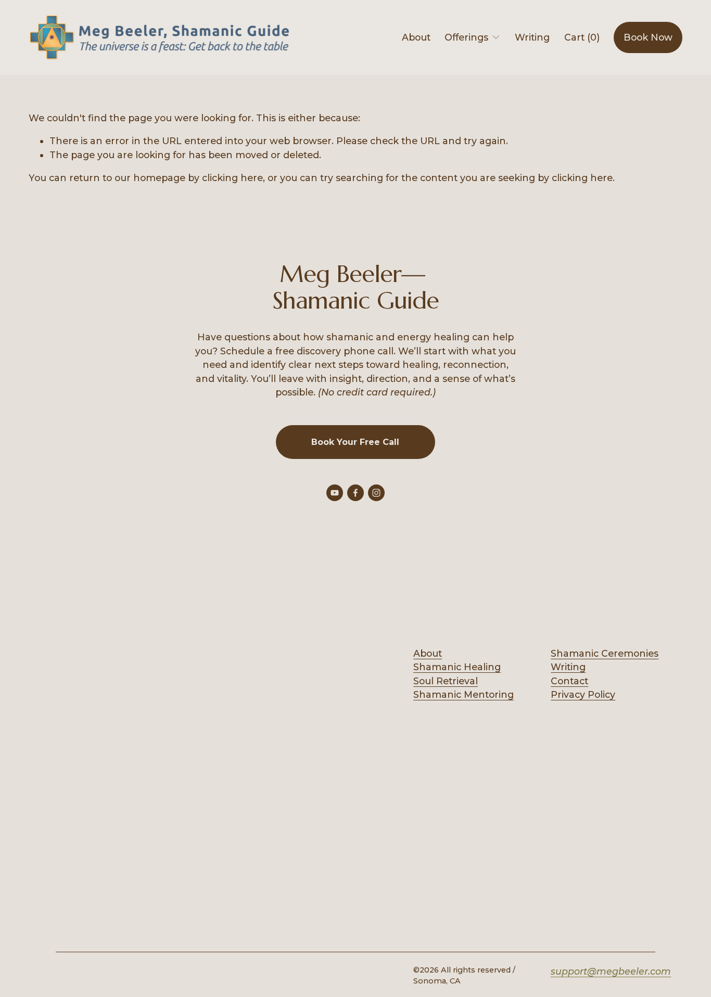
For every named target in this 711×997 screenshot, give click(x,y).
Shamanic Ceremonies (604, 653)
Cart (582, 37)
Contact (569, 680)
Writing (532, 37)
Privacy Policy (583, 694)
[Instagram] (376, 492)
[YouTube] (334, 492)
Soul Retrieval (445, 680)
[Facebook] (355, 492)
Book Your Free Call (355, 442)
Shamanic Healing (457, 666)
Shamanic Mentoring (463, 694)
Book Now (648, 37)
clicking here (232, 177)
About (416, 37)
